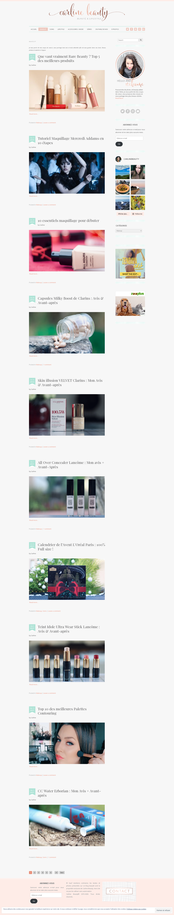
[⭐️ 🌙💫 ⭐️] (138, 172)
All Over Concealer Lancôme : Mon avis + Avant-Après (71, 464)
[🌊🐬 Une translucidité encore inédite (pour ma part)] (122, 172)
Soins (52, 29)
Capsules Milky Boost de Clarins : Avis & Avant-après (71, 300)
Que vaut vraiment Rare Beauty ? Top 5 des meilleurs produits (69, 58)
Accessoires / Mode (75, 29)
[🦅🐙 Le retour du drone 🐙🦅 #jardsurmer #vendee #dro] (138, 187)
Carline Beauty (42, 912)
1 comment (47, 365)
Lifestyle (61, 29)
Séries (89, 29)
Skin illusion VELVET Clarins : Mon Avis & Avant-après (70, 382)
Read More (119, 98)
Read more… (33, 114)
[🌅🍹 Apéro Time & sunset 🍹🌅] (138, 203)
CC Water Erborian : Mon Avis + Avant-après (69, 793)
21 (56, 872)
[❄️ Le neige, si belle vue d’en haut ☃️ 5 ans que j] (122, 203)
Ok (119, 144)
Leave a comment (49, 123)
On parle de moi (101, 29)
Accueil (34, 29)
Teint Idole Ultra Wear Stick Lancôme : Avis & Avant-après (69, 628)
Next (61, 872)
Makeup (43, 29)
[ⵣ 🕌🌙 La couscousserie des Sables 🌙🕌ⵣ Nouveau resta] (122, 187)
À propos (115, 29)
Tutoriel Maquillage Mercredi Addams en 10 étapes (71, 140)
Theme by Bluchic (141, 911)
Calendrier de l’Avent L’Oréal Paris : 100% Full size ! (71, 546)
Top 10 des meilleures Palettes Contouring (62, 711)
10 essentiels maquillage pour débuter (68, 220)
